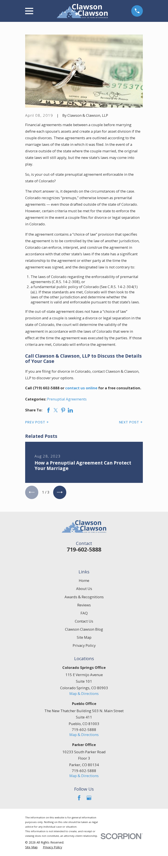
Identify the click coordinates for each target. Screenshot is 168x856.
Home (84, 580)
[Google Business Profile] (88, 797)
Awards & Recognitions (84, 596)
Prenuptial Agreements (67, 399)
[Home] (82, 11)
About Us (84, 588)
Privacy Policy (84, 645)
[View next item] (59, 492)
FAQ (84, 613)
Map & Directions (84, 693)
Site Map (84, 637)
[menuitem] (31, 847)
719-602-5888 (84, 549)
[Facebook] (79, 797)
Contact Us (84, 621)
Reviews (84, 604)
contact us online (81, 387)
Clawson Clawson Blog (84, 629)
